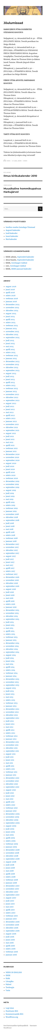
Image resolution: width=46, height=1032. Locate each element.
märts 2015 (10, 634)
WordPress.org (12, 1017)
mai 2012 (9, 727)
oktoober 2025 (12, 310)
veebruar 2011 (11, 772)
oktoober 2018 (12, 517)
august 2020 (11, 463)
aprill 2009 (10, 838)
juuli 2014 (10, 658)
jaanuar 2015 (11, 640)
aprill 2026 (10, 292)
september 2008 (12, 859)
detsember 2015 (12, 610)
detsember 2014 (12, 643)
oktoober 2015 (12, 616)
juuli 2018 (10, 523)
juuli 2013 (10, 691)
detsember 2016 (12, 577)
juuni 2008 (10, 868)
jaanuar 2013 (11, 706)
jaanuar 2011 (11, 775)
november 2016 (12, 580)
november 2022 (12, 394)
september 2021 (12, 430)
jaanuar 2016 (11, 607)
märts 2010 (10, 805)
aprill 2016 (10, 601)
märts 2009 (11, 841)
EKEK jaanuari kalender (21, 269)
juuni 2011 (10, 760)
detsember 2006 (13, 922)
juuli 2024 (10, 340)
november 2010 (12, 781)
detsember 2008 (12, 850)
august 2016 (11, 589)
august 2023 (11, 373)
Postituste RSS (12, 1011)
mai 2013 (9, 697)
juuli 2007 (10, 901)
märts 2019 (10, 505)
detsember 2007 (12, 886)
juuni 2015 (10, 625)
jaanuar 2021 (11, 451)
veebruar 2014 (12, 673)
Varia (8, 990)
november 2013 (12, 682)
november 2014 (12, 646)
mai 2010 (9, 799)
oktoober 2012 (12, 715)
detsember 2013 (12, 679)
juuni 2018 (10, 526)
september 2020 (12, 460)
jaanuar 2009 (11, 847)
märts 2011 (10, 769)
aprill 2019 (10, 502)
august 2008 (11, 862)
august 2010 (11, 790)
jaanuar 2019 (11, 511)
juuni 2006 (10, 940)
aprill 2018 (10, 532)
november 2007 (12, 889)
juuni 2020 (10, 469)
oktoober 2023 (12, 367)
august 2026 (11, 286)
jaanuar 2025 (11, 328)
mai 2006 (10, 943)
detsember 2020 (12, 454)
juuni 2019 (10, 496)
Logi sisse (10, 1008)
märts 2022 (10, 418)
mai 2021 (9, 442)
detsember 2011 (12, 742)
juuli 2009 (10, 829)
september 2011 (12, 751)
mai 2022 (10, 412)
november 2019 (12, 484)
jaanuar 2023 (11, 391)
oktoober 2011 (12, 748)
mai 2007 (9, 907)
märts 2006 (11, 949)
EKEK (8, 161)
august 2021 (11, 433)
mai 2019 (9, 499)
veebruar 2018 (12, 538)
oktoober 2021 (12, 427)
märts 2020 (10, 475)
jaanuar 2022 (11, 421)
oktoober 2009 (12, 820)
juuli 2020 (10, 466)
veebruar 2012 (12, 736)
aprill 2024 (10, 349)
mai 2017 (9, 565)
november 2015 (12, 613)
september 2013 (12, 685)
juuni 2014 (10, 661)
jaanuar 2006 (11, 955)
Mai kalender (11, 239)
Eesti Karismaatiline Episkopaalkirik (16, 1026)
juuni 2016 (10, 595)
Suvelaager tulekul (19, 263)
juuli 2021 (10, 436)
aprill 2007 (10, 910)
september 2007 (12, 895)
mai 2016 (9, 598)
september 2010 (12, 787)
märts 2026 (11, 295)
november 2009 (12, 817)
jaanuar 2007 (11, 919)
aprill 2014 (10, 667)
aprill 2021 (10, 445)
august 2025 (11, 313)
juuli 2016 (10, 592)
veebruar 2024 (12, 355)
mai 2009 (10, 835)
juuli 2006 (10, 937)
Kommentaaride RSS (14, 1014)
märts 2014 (10, 670)
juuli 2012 (10, 721)
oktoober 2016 (12, 583)
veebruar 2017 (11, 574)
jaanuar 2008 (11, 883)
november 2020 (12, 457)
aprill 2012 (10, 730)
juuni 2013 (10, 694)
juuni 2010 (10, 796)
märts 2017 (10, 571)
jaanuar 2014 (11, 676)
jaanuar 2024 (11, 358)
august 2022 (11, 403)
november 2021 (12, 424)
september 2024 (12, 337)
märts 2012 (10, 733)
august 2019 (11, 490)
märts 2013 (10, 700)
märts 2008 (10, 877)
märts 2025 (10, 322)
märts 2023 (10, 385)
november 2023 (12, 364)
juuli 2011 (9, 757)
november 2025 (12, 307)
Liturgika (9, 981)
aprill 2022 (10, 415)
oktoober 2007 (12, 892)
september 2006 (13, 931)
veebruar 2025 (12, 325)
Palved (8, 984)
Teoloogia (10, 987)
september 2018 (12, 520)
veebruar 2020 (12, 478)
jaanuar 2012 (11, 739)
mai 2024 (10, 346)
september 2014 (12, 652)
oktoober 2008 (12, 856)
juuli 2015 (10, 622)
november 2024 (12, 331)
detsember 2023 (12, 361)
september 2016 (12, 586)
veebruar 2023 (12, 388)
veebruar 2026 (12, 298)
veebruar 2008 (12, 880)
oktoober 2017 (12, 550)
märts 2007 (10, 913)
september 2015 (12, 619)
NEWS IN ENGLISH (14, 972)
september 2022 (12, 400)
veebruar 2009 (12, 844)
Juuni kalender (12, 236)
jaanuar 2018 (11, 541)
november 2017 (12, 547)
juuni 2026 (10, 289)
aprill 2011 (10, 766)
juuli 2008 (10, 865)
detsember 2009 (13, 814)
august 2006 (11, 934)
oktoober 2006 (12, 928)
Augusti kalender (13, 230)
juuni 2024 (10, 343)
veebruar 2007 (12, 916)
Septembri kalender (25, 257)
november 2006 (12, 925)
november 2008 (12, 853)
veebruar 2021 (12, 448)
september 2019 (12, 487)
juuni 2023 (10, 379)
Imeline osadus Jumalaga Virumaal (20, 227)
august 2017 (11, 556)
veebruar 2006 (12, 952)
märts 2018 (10, 535)
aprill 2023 (10, 382)
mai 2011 (9, 763)
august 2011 (11, 754)
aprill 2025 (10, 319)
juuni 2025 (10, 316)
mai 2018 (9, 529)
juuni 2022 (10, 409)
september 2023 (12, 370)
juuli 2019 (10, 493)
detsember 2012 (12, 709)
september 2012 (12, 718)
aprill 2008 (10, 874)
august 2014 (11, 655)
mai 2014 (9, 664)
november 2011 (12, 745)
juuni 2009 (10, 832)
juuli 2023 (10, 376)
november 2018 (12, 514)
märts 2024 (10, 352)
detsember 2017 (12, 544)
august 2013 (11, 688)
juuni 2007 (10, 904)
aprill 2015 (10, 631)
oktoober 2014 (12, 649)
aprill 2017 (10, 568)
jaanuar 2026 (11, 301)
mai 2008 (10, 871)
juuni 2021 (10, 439)
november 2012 (12, 712)
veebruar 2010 (12, 808)
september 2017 (12, 553)
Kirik (8, 978)
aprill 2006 (10, 946)
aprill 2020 (10, 472)
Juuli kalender (11, 233)
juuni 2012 (10, 724)
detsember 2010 (12, 778)
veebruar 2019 (12, 508)
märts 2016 (10, 604)
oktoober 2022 (12, 397)
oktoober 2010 (12, 784)
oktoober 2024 (12, 334)
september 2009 (13, 823)
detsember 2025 (12, 304)
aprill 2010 (10, 802)
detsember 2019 (12, 481)
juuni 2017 (10, 562)
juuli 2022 (10, 406)
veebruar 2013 (11, 703)
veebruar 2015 (12, 637)
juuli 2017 (10, 559)
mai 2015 (9, 628)
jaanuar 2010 (11, 811)
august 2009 (11, 826)
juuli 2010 (10, 793)
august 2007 (11, 898)
